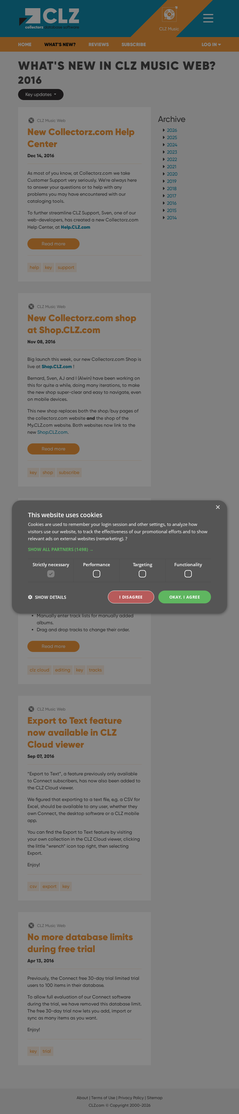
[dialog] (119, 557)
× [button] (217, 507)
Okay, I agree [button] (184, 596)
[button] (119, 549)
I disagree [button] (131, 596)
